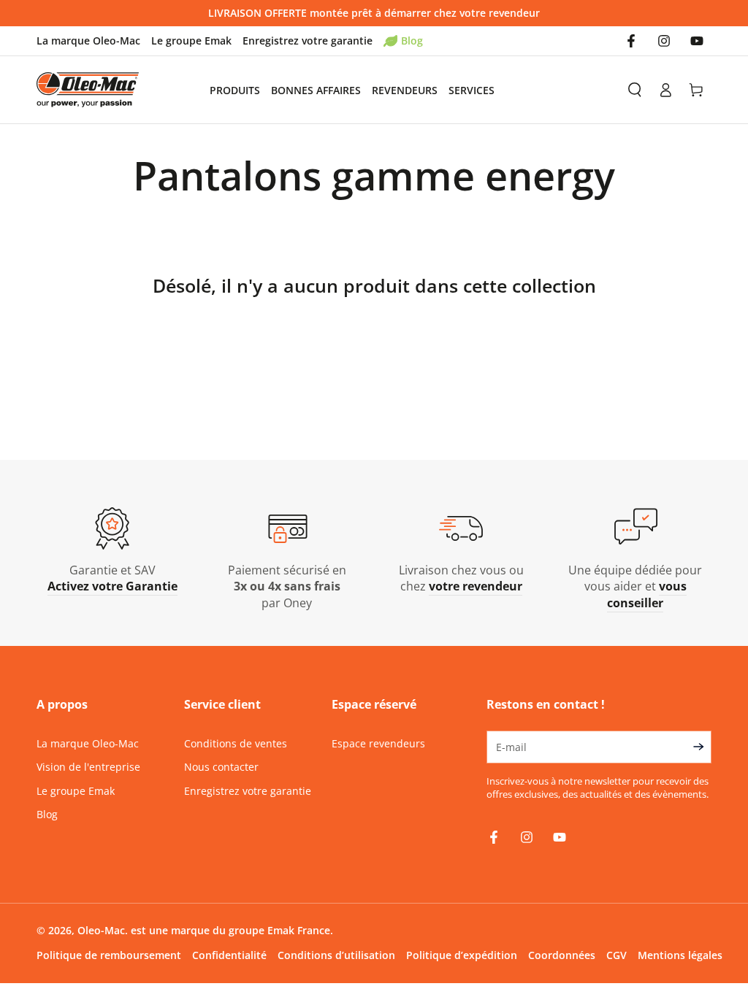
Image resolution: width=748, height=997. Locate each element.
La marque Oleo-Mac (88, 40)
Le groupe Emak (191, 40)
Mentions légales (680, 955)
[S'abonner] (701, 747)
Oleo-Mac (101, 930)
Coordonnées (561, 955)
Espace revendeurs (378, 743)
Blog (412, 40)
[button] (634, 90)
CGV (616, 955)
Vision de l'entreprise (88, 767)
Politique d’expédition (461, 955)
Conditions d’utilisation (336, 955)
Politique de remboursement (109, 955)
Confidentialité (229, 955)
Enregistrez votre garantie (308, 40)
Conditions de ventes (235, 743)
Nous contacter (221, 767)
